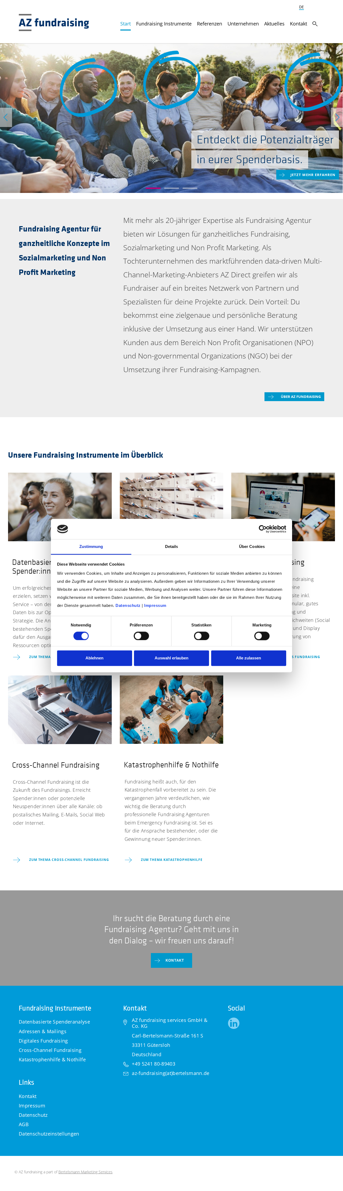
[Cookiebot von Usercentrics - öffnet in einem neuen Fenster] (262, 529)
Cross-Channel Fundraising (50, 1050)
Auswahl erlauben (171, 658)
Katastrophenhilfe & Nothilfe (52, 1059)
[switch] (141, 636)
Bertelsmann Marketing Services (85, 1171)
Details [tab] (171, 546)
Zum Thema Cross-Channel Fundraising (69, 859)
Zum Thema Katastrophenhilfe (172, 859)
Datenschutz (33, 1115)
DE (301, 6)
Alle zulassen (248, 658)
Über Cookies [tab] (252, 546)
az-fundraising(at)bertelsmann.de (170, 1073)
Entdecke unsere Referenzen (304, 178)
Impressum (32, 1105)
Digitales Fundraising (43, 1041)
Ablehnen (94, 658)
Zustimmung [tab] (91, 546)
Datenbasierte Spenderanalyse (54, 1022)
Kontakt (175, 960)
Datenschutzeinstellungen (49, 1134)
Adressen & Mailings (42, 1031)
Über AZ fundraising (301, 396)
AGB (24, 1124)
